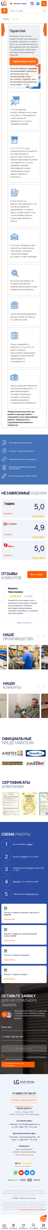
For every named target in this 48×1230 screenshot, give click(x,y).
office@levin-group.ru (24, 1107)
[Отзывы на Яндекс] (24, 1164)
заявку (30, 844)
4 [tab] (21, 622)
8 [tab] (27, 622)
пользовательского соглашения (32, 1209)
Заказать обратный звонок (24, 1100)
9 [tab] (29, 622)
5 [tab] (23, 622)
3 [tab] (20, 622)
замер (24, 857)
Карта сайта (20, 1155)
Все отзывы (36, 574)
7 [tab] (26, 622)
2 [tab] (18, 622)
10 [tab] (30, 622)
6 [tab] (24, 622)
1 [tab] (17, 622)
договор (29, 868)
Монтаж (16, 881)
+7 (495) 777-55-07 (24, 1093)
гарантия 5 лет (32, 894)
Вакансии (29, 1155)
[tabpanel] (24, 600)
